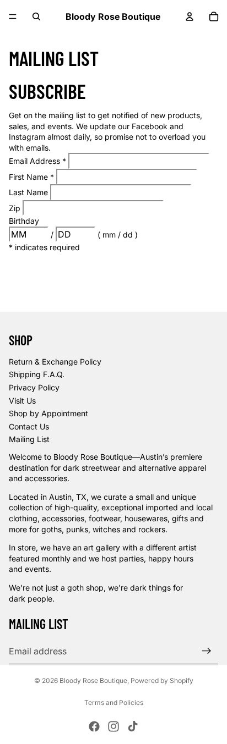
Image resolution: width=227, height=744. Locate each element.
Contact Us (29, 426)
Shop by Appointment (48, 413)
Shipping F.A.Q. (36, 374)
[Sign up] (206, 651)
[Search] (36, 16)
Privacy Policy (34, 387)
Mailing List (29, 439)
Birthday (24, 220)
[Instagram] (113, 726)
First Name (31, 176)
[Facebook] (94, 726)
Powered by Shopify (162, 680)
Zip (16, 208)
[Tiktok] (132, 726)
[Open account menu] (189, 16)
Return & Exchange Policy (55, 361)
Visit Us (22, 400)
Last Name (29, 192)
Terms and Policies (113, 702)
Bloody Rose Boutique (93, 680)
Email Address (37, 161)
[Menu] (12, 16)
